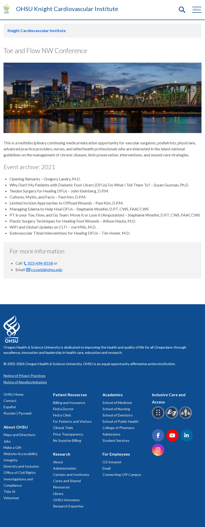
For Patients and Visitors (72, 421)
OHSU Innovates (66, 500)
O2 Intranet (112, 462)
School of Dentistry (117, 415)
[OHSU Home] (8, 9)
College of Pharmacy (118, 428)
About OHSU (16, 427)
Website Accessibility (21, 454)
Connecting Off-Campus (121, 474)
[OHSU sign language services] (173, 418)
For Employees (116, 454)
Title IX (9, 491)
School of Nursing (116, 409)
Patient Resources (70, 394)
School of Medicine (117, 402)
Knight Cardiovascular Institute (37, 30)
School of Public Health (120, 421)
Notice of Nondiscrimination (25, 382)
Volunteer (11, 498)
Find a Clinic (62, 415)
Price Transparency (68, 434)
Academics (112, 394)
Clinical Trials (63, 428)
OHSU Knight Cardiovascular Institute (67, 8)
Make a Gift (13, 447)
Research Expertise (68, 506)
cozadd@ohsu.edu (46, 269)
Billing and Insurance (69, 402)
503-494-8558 (40, 263)
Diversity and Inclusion (21, 466)
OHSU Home (14, 394)
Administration (64, 468)
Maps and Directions (20, 435)
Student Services (116, 440)
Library (58, 493)
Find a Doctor (63, 409)
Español (10, 407)
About (58, 462)
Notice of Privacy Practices (25, 375)
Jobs (7, 441)
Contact (10, 400)
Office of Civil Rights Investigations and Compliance (20, 478)
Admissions (111, 434)
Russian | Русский (18, 413)
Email (106, 468)
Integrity (11, 460)
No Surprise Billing (67, 440)
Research (61, 454)
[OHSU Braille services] (159, 418)
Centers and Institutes (71, 474)
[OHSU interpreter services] (186, 418)
